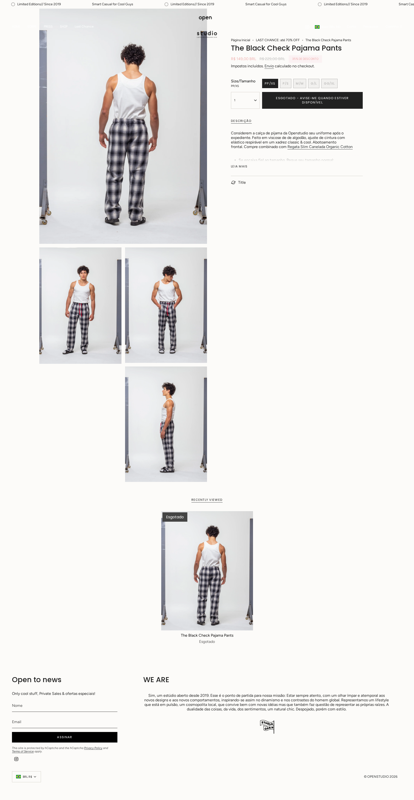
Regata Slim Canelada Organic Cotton (320, 146)
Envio (269, 66)
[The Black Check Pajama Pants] (207, 570)
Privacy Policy (93, 748)
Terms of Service (23, 751)
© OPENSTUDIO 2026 (380, 777)
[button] (63, 27)
